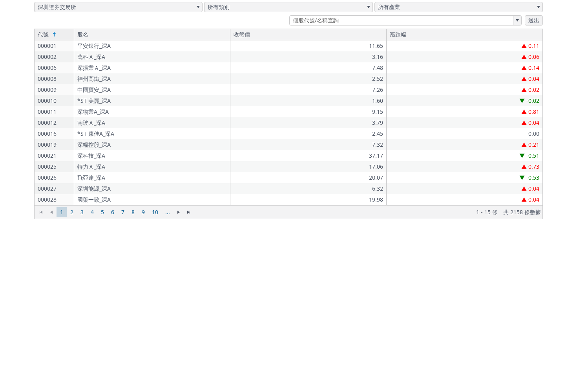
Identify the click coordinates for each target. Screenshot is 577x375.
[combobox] (118, 7)
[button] (198, 7)
